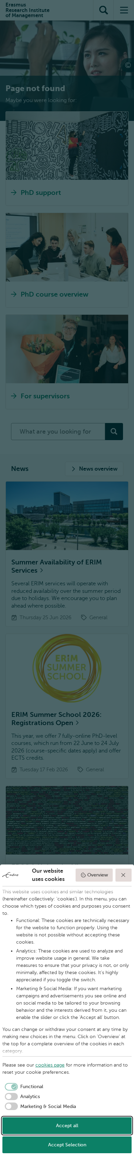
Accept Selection (67, 1144)
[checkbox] (22, 1087)
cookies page (50, 1065)
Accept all (67, 1125)
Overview (97, 874)
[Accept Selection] (123, 875)
